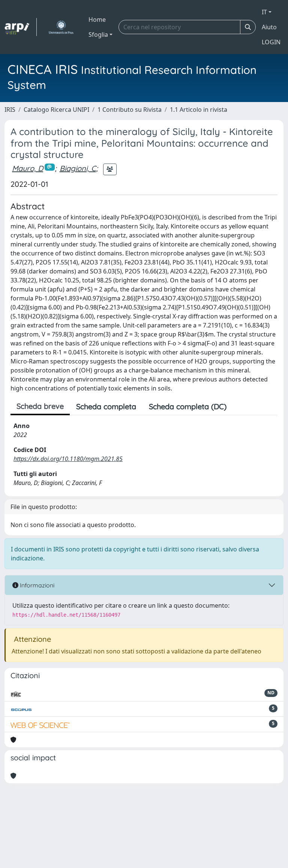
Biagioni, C (78, 168)
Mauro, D (27, 168)
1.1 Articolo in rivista (198, 109)
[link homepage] (20, 27)
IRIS (9, 109)
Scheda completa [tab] (106, 406)
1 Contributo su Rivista (130, 109)
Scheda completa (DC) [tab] (187, 406)
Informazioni (36, 585)
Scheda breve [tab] (40, 406)
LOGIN (271, 42)
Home (97, 19)
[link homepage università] (61, 27)
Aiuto (269, 27)
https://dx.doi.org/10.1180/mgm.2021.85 (68, 459)
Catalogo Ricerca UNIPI (56, 109)
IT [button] (264, 12)
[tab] (239, 406)
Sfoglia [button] (98, 34)
